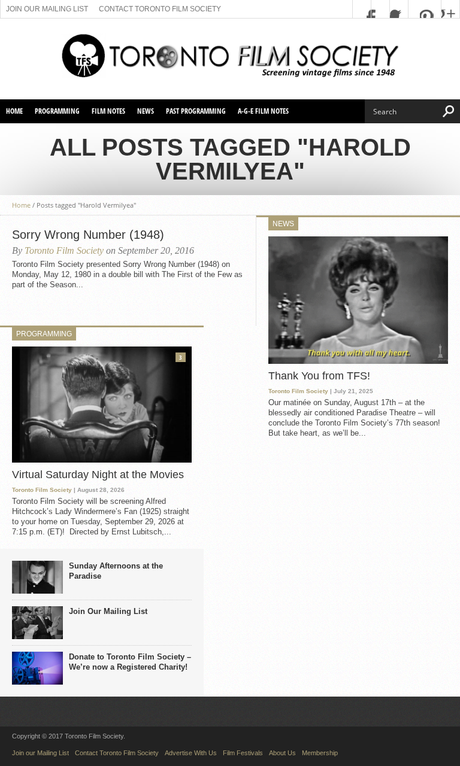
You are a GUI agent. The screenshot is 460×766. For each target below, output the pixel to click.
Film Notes (108, 111)
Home (14, 111)
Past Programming (196, 111)
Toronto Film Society (64, 250)
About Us (282, 752)
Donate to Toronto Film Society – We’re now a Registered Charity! (130, 661)
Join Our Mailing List (108, 611)
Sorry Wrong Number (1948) (88, 234)
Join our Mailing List (47, 9)
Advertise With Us (191, 752)
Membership (320, 752)
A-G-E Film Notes (263, 111)
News (145, 111)
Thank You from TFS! (319, 376)
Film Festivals (243, 752)
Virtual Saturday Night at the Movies (98, 475)
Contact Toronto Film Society (160, 9)
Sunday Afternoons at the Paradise (116, 570)
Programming (57, 111)
